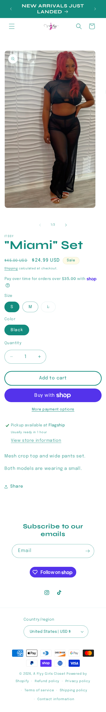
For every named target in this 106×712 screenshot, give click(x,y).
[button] (11, 26)
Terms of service (39, 690)
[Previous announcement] (10, 8)
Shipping (11, 268)
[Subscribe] (87, 551)
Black (17, 330)
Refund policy (47, 681)
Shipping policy (73, 690)
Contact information (55, 699)
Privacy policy (77, 681)
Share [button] (16, 486)
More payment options (53, 409)
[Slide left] (40, 225)
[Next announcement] (95, 8)
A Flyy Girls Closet (49, 674)
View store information (36, 440)
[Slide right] (65, 225)
